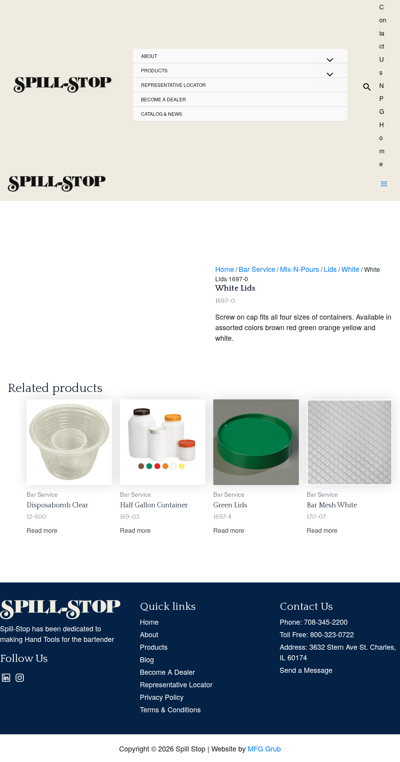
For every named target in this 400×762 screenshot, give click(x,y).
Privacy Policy (162, 697)
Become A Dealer (167, 672)
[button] (367, 85)
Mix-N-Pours (299, 269)
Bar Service (257, 269)
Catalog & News (161, 113)
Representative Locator (173, 84)
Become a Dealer (163, 99)
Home (224, 269)
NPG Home (381, 125)
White (350, 269)
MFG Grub (264, 748)
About (149, 55)
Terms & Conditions (170, 709)
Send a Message (306, 670)
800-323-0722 (317, 634)
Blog (147, 659)
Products (154, 70)
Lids (330, 269)
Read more (42, 530)
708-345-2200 (314, 621)
